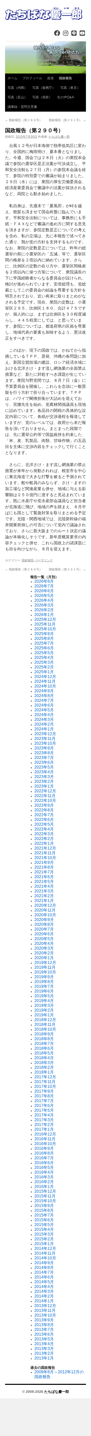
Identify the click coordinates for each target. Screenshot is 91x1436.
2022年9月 (44, 805)
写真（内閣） (17, 88)
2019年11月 (45, 967)
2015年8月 (44, 1210)
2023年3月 (44, 777)
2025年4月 (44, 657)
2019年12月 (45, 962)
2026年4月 (44, 600)
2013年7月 (44, 1329)
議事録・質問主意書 (22, 107)
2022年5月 (44, 824)
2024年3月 (44, 719)
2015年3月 (44, 1234)
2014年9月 (44, 1263)
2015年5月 (44, 1225)
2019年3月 (44, 1005)
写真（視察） (42, 97)
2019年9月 (44, 977)
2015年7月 (44, 1215)
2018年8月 (44, 1039)
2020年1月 (44, 958)
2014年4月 (44, 1286)
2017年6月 (44, 1105)
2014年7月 (44, 1272)
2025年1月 (44, 672)
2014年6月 (44, 1277)
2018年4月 (44, 1058)
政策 (50, 78)
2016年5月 (44, 1167)
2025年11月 (45, 624)
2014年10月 (45, 1258)
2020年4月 (44, 943)
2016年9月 (44, 1148)
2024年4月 (44, 715)
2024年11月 (45, 681)
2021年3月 (44, 891)
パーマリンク (44, 560)
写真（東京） (70, 88)
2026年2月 (44, 610)
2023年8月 (44, 753)
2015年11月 (45, 1196)
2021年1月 (44, 900)
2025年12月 (45, 619)
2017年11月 (45, 1082)
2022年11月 (45, 796)
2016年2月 (44, 1182)
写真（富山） (17, 97)
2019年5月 (44, 996)
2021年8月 (44, 867)
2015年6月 (44, 1220)
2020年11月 (45, 910)
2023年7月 (44, 757)
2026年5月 (44, 595)
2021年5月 (44, 881)
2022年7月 (44, 815)
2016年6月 (44, 1163)
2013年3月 (44, 1348)
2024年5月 (44, 710)
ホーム (12, 78)
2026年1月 (44, 615)
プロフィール (32, 78)
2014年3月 (44, 1291)
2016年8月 (44, 1153)
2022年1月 (44, 843)
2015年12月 (45, 1191)
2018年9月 (44, 1034)
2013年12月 (45, 1306)
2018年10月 (45, 1029)
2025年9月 (44, 634)
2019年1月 (44, 1015)
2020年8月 (44, 924)
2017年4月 (44, 1115)
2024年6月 (44, 705)
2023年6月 (44, 762)
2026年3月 (44, 605)
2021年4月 (44, 886)
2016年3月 (44, 1177)
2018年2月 (44, 1067)
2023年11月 (45, 738)
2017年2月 (44, 1124)
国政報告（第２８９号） (23, 120)
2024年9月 (44, 691)
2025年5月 (44, 653)
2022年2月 (44, 839)
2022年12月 (45, 791)
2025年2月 (44, 667)
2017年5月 (44, 1110)
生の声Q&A (65, 97)
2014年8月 (44, 1267)
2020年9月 (44, 920)
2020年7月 (44, 929)
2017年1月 (44, 1129)
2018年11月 (45, 1024)
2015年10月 (45, 1201)
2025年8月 (44, 638)
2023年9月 (44, 748)
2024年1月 (44, 729)
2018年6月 (44, 1048)
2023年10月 (45, 743)
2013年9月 (44, 1320)
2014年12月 (45, 1248)
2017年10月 (45, 1086)
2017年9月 (44, 1091)
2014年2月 (44, 1296)
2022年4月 (44, 829)
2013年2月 (44, 1353)
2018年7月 (44, 1043)
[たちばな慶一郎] (45, 14)
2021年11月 (45, 853)
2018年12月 (45, 1020)
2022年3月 (44, 834)
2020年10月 (45, 915)
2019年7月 (44, 986)
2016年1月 (44, 1186)
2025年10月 (45, 629)
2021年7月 (44, 872)
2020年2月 (44, 953)
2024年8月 (44, 696)
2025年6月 (44, 648)
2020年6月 (44, 934)
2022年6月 (44, 819)
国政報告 (65, 78)
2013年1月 (44, 1358)
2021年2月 (44, 896)
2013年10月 (45, 1315)
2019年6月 (44, 991)
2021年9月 (44, 862)
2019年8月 (44, 981)
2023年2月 (44, 781)
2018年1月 (44, 1072)
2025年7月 (44, 643)
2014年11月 (45, 1253)
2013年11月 (45, 1310)
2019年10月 (45, 972)
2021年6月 (44, 877)
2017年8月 (44, 1096)
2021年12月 (45, 848)
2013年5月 (44, 1339)
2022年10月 (45, 800)
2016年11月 (45, 1139)
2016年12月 (45, 1134)
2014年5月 (44, 1282)
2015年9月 (44, 1205)
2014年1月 (44, 1301)
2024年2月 (44, 724)
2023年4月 (44, 772)
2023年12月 (45, 734)
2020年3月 (44, 948)
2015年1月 (44, 1244)
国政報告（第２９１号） (67, 120)
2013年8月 (44, 1325)
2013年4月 (44, 1344)
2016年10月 (45, 1144)
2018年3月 (44, 1063)
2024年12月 (45, 676)
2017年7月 (44, 1101)
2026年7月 (44, 586)
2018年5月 (44, 1053)
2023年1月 (44, 786)
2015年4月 (44, 1229)
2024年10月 (45, 686)
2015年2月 (44, 1239)
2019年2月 (44, 1010)
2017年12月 (45, 1077)
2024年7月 (44, 700)
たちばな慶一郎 (59, 136)
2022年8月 (44, 810)
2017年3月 (44, 1120)
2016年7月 (44, 1158)
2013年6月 (44, 1334)
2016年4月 (44, 1172)
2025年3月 (44, 662)
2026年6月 (44, 591)
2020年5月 (44, 939)
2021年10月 (45, 858)
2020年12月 (45, 905)
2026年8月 (44, 581)
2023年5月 (44, 767)
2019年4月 (44, 1001)
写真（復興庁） (43, 88)
